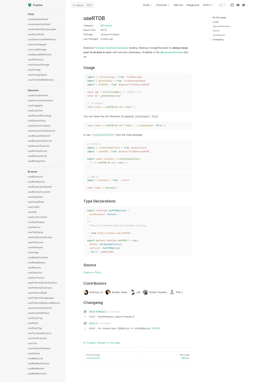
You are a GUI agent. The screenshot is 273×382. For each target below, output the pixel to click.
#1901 (156, 328)
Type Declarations (221, 26)
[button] (44, 14)
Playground (193, 5)
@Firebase (106, 25)
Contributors (218, 35)
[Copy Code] (188, 77)
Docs (98, 272)
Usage (215, 22)
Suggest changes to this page (103, 342)
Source (215, 30)
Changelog (217, 39)
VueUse (38, 5)
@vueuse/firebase (171, 52)
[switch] (222, 5)
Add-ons (178, 5)
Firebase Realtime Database (111, 47)
